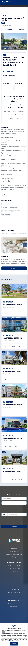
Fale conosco (14, 594)
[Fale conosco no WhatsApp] (12, 580)
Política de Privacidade (14, 603)
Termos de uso (14, 606)
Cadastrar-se (14, 526)
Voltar (4, 15)
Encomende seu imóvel (14, 592)
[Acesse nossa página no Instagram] (16, 580)
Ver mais (13, 268)
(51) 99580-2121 (14, 551)
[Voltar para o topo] (3, 632)
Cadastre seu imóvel (14, 589)
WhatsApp (20, 87)
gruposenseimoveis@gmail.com (14, 554)
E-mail (9, 87)
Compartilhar (8, 29)
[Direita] (25, 245)
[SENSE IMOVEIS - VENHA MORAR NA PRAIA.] (14, 541)
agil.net (19, 628)
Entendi (14, 643)
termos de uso (15, 640)
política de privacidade (6, 640)
